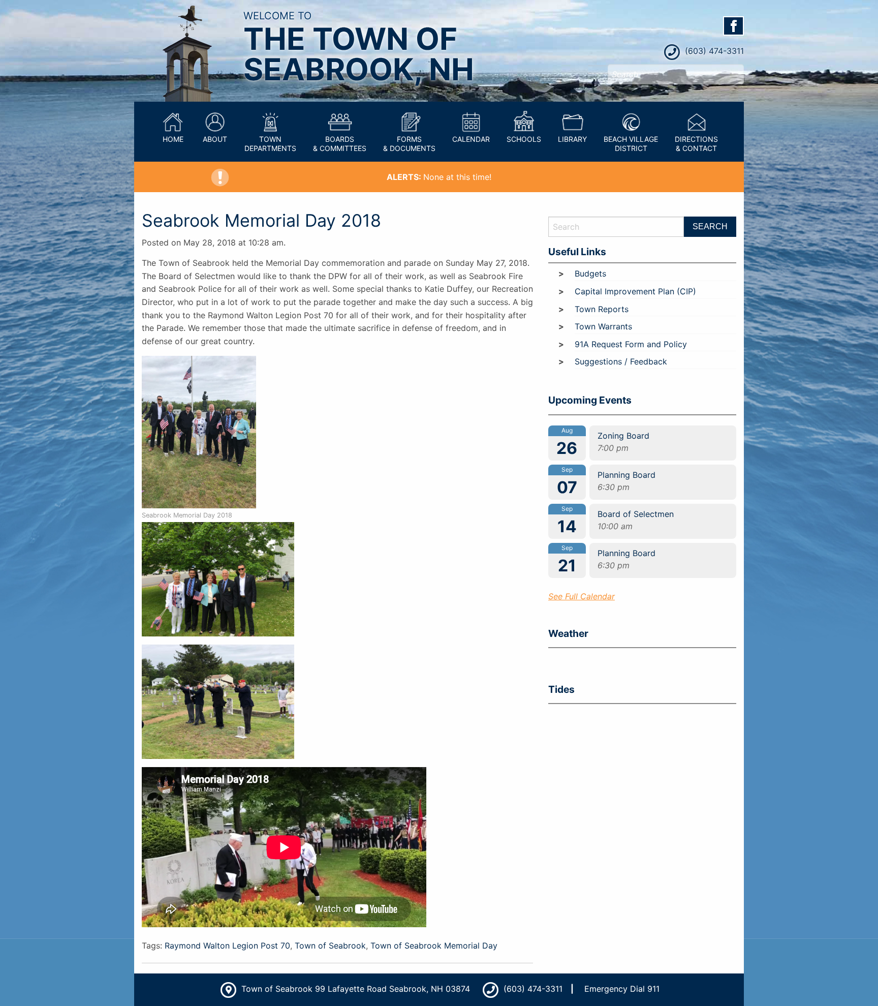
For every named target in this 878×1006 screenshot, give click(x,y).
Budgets (590, 273)
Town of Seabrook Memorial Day (433, 945)
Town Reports (602, 309)
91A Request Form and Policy (631, 344)
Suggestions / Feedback (621, 361)
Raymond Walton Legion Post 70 (227, 945)
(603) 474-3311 (713, 51)
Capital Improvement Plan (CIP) (635, 291)
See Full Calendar (581, 596)
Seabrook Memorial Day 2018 (261, 220)
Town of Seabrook (330, 945)
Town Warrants (603, 326)
